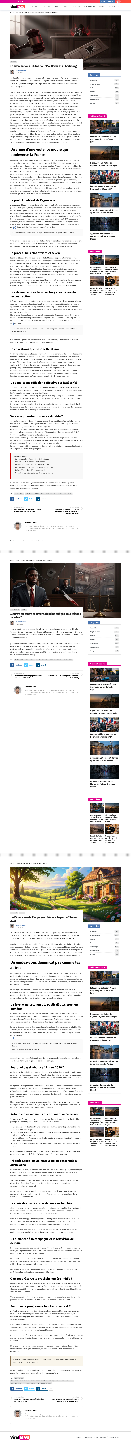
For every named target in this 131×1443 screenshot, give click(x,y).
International (15, 609)
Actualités (104, 80)
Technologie (104, 95)
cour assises (29, 493)
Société (13, 61)
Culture (104, 88)
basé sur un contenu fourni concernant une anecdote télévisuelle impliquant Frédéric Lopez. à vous (42, 1380)
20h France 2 (19, 1378)
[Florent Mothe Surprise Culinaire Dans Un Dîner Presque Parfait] (112, 281)
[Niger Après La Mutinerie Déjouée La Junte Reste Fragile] (104, 153)
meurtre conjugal (41, 659)
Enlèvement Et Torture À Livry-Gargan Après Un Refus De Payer (103, 139)
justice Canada (29, 659)
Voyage (104, 103)
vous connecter (20, 541)
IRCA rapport (19, 659)
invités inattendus (29, 1383)
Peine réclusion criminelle (54, 493)
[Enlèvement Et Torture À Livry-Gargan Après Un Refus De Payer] (104, 127)
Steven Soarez (21, 71)
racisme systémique (55, 659)
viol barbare (68, 493)
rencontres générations (44, 1383)
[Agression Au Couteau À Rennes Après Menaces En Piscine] (104, 200)
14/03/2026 (19, 73)
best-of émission (16, 1383)
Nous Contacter (108, 1)
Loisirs (104, 92)
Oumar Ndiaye (39, 493)
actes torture (19, 493)
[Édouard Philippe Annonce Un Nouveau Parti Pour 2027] (104, 177)
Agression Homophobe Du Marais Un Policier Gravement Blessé (103, 236)
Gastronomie (104, 99)
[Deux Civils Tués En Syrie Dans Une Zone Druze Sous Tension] (97, 281)
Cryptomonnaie (104, 84)
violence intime (68, 659)
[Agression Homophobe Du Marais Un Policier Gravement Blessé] (104, 224)
